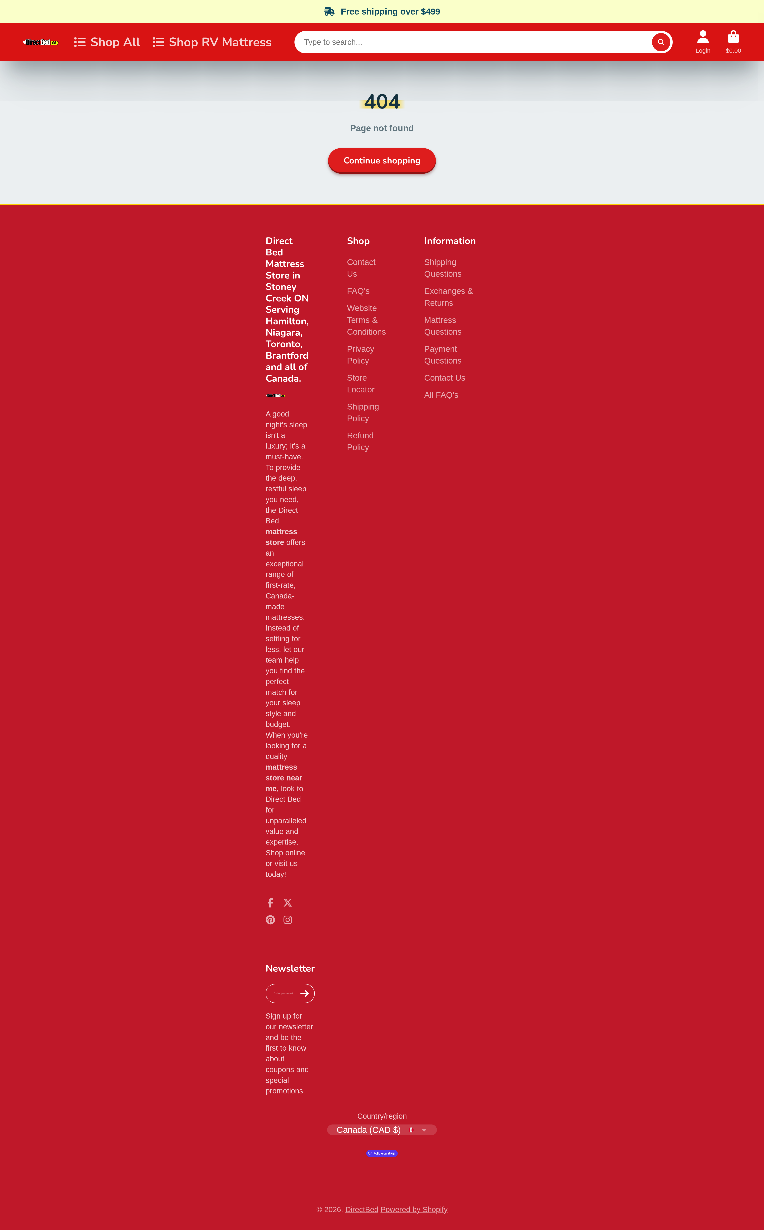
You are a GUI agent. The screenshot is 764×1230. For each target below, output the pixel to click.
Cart (733, 42)
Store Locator (361, 383)
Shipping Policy (363, 412)
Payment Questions (443, 354)
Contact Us (361, 268)
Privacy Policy (360, 354)
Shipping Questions (443, 268)
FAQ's (358, 291)
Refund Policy (360, 441)
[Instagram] (287, 920)
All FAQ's (441, 395)
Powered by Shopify (414, 1209)
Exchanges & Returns (448, 296)
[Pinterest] (270, 920)
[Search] (661, 42)
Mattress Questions (443, 325)
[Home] (41, 42)
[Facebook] (270, 902)
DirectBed (361, 1209)
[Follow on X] (287, 902)
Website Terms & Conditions (366, 319)
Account (703, 42)
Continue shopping (382, 160)
